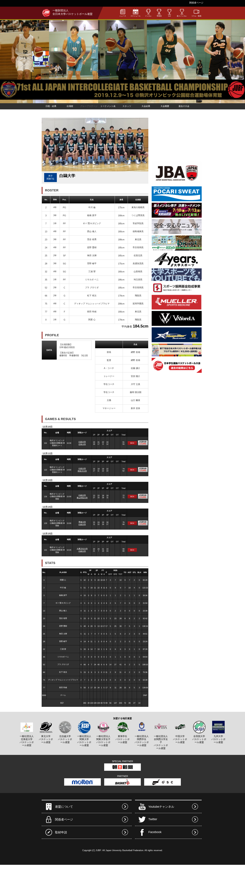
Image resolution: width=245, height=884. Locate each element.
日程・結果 (51, 106)
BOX (132, 443)
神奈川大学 (82, 471)
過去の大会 (183, 106)
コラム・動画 (196, 16)
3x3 (169, 16)
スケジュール (135, 16)
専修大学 (82, 522)
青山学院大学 (82, 498)
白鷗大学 (82, 442)
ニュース (122, 16)
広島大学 (82, 444)
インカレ (148, 16)
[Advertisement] (177, 138)
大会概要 (164, 106)
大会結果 (146, 106)
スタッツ (126, 106)
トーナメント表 (108, 106)
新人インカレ (182, 16)
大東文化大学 (82, 549)
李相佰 (159, 16)
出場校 (70, 106)
